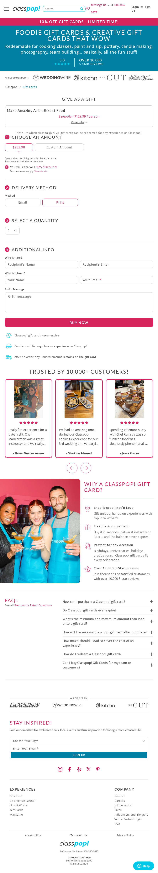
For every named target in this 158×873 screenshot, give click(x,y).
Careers (119, 801)
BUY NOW (79, 322)
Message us (98, 5)
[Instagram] (60, 769)
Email (22, 202)
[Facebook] (69, 769)
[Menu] (6, 9)
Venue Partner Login (128, 819)
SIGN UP (79, 755)
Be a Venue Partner (23, 801)
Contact (119, 796)
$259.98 (19, 147)
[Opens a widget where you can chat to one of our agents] (143, 866)
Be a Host (16, 796)
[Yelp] (79, 769)
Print (60, 202)
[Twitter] (88, 769)
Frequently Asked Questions (33, 605)
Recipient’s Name (21, 264)
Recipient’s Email (96, 264)
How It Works (18, 805)
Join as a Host (123, 805)
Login (135, 7)
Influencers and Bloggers (131, 814)
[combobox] (79, 741)
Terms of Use (79, 835)
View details (40, 171)
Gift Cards (16, 810)
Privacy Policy (125, 835)
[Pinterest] (98, 769)
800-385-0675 (90, 851)
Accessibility (33, 835)
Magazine (16, 814)
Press (118, 810)
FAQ (117, 824)
